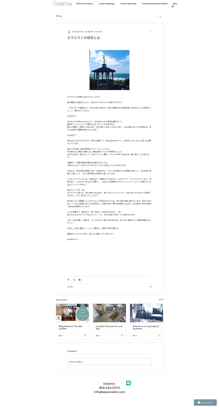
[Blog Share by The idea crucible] (72, 313)
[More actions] (150, 31)
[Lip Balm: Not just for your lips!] (109, 313)
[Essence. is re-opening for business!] (146, 313)
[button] (173, 6)
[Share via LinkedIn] (79, 280)
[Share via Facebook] (68, 280)
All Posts (59, 16)
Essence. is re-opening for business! (146, 327)
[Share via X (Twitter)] (74, 280)
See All (161, 299)
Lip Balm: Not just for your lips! (109, 327)
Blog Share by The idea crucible (70, 327)
